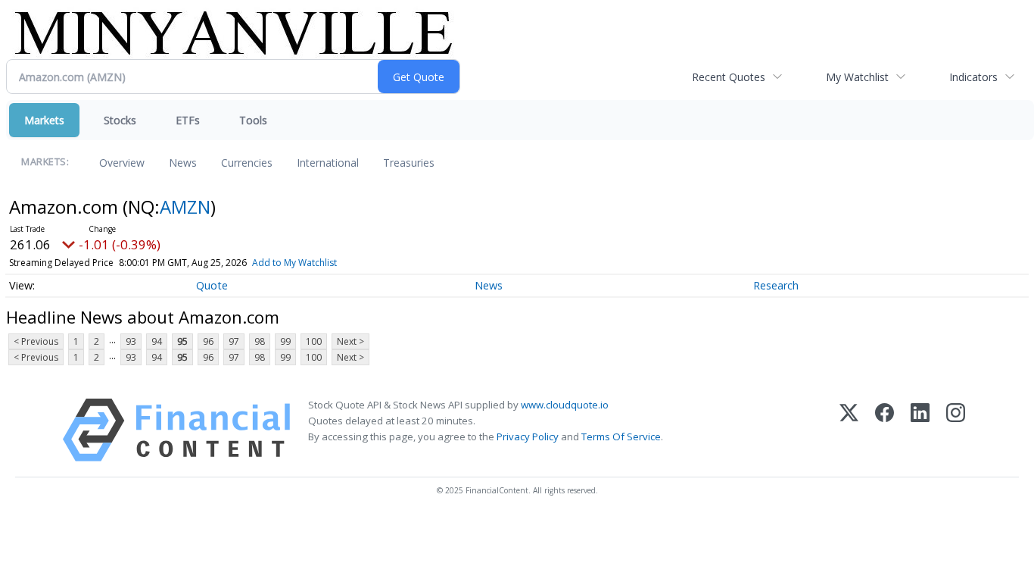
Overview (122, 162)
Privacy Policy (528, 436)
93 (131, 341)
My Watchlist (857, 77)
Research (776, 285)
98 (259, 341)
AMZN (185, 206)
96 (208, 341)
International (328, 162)
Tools (253, 120)
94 (156, 341)
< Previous (36, 341)
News (183, 162)
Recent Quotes (728, 77)
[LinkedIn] (920, 430)
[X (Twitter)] (848, 430)
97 (234, 341)
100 (314, 341)
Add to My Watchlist (294, 262)
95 (182, 341)
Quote (212, 285)
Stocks (120, 120)
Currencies (247, 162)
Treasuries (408, 162)
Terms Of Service (621, 436)
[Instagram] (955, 430)
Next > (350, 341)
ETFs (188, 120)
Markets (44, 120)
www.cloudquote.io (565, 404)
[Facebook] (884, 430)
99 (285, 341)
